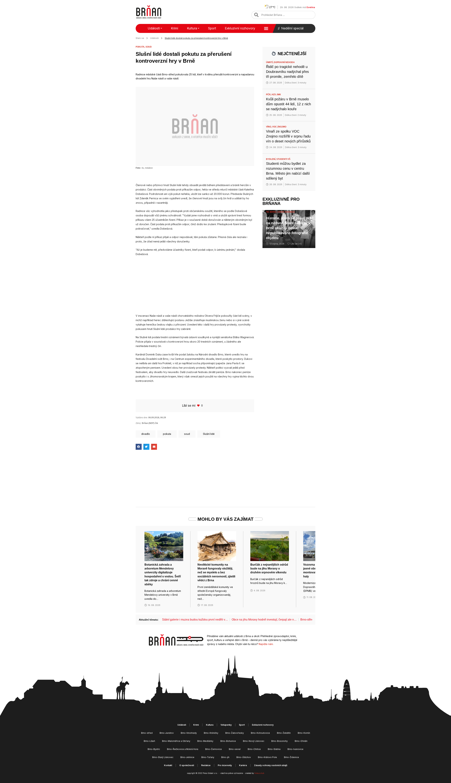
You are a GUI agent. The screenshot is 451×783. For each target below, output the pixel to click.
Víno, (269, 127)
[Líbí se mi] (198, 405)
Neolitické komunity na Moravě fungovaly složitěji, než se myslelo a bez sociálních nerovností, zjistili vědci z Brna (216, 572)
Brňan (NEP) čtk (150, 423)
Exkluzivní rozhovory (240, 28)
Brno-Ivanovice (295, 749)
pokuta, (141, 47)
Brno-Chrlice (254, 749)
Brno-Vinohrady (189, 733)
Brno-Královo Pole (267, 757)
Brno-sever (235, 749)
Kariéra (243, 765)
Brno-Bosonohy (279, 741)
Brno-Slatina (274, 749)
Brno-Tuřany (207, 757)
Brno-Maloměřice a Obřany (176, 741)
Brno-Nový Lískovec (253, 741)
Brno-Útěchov (243, 757)
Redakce (206, 765)
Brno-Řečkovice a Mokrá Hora (182, 749)
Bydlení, (271, 159)
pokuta (167, 433)
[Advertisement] (195, 285)
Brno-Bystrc (154, 749)
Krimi (174, 28)
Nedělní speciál (292, 28)
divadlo (145, 433)
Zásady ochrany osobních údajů (270, 765)
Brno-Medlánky (205, 741)
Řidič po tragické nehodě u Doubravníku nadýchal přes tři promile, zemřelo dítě (287, 72)
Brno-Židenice (291, 757)
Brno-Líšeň (149, 741)
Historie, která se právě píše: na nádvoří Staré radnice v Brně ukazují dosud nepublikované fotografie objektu (290, 228)
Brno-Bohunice (228, 741)
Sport (212, 28)
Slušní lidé (209, 433)
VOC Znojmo (279, 127)
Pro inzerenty (225, 765)
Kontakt (168, 765)
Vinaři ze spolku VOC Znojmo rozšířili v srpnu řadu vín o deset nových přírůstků (288, 136)
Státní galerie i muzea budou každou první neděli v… (195, 619)
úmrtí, (270, 62)
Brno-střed (147, 733)
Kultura (192, 28)
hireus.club (259, 773)
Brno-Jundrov (167, 733)
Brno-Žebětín (284, 733)
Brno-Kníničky (211, 733)
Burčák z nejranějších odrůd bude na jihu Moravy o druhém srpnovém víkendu (269, 568)
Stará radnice (286, 212)
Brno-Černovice (213, 749)
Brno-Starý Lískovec (162, 757)
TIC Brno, (271, 212)
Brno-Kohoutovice (260, 733)
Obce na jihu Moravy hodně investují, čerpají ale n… (264, 619)
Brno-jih (225, 757)
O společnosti (186, 765)
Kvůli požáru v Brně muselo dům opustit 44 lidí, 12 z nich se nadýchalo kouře (288, 104)
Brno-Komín (304, 733)
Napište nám (266, 644)
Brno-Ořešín (301, 741)
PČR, (269, 94)
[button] (139, 447)
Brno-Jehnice (187, 757)
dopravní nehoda (284, 62)
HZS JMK (276, 94)
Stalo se (140, 38)
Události (154, 28)
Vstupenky (226, 725)
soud (149, 47)
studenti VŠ (283, 159)
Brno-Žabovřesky (234, 733)
